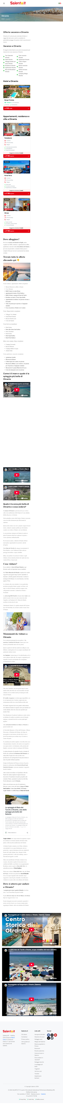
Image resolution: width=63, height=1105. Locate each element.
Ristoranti (37, 1048)
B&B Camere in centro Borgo (13, 291)
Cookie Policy (31, 1099)
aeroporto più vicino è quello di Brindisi (14, 890)
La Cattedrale (6, 655)
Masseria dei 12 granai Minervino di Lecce (16, 368)
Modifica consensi (40, 1099)
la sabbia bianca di (20, 790)
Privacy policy (25, 1039)
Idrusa (6, 213)
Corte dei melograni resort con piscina (15, 370)
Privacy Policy (23, 1099)
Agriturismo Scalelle (11, 357)
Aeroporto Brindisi (40, 1034)
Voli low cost (38, 1071)
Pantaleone (8, 138)
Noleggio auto (38, 1039)
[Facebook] (48, 1035)
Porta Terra (8, 175)
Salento (43, 1094)
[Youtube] (55, 1035)
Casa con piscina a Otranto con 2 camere (15, 308)
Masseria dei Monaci (11, 359)
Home (3, 19)
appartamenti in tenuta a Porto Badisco (15, 293)
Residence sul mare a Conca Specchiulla (15, 297)
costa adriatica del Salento (23, 246)
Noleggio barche (39, 1062)
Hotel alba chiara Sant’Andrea (13, 329)
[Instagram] (52, 1035)
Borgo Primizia (9, 100)
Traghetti (37, 1069)
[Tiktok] (52, 1038)
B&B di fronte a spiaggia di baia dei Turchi (16, 295)
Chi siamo (24, 1034)
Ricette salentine (39, 1051)
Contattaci (24, 1037)
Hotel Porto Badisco (11, 338)
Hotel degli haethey (10, 335)
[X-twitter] (48, 1038)
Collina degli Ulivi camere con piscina (15, 361)
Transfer (37, 1073)
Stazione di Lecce (39, 1037)
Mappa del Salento (40, 1041)
